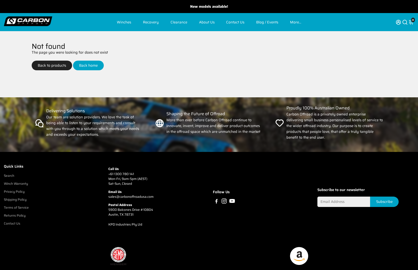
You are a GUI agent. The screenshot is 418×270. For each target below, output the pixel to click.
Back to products (52, 65)
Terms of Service (16, 207)
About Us (207, 22)
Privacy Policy (14, 191)
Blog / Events (267, 22)
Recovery (151, 22)
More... (295, 22)
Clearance (179, 22)
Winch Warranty (16, 183)
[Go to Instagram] (224, 202)
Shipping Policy (15, 199)
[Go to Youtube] (232, 202)
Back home (88, 65)
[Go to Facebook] (216, 202)
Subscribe (384, 202)
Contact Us (235, 22)
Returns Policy (15, 215)
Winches (124, 22)
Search (9, 175)
